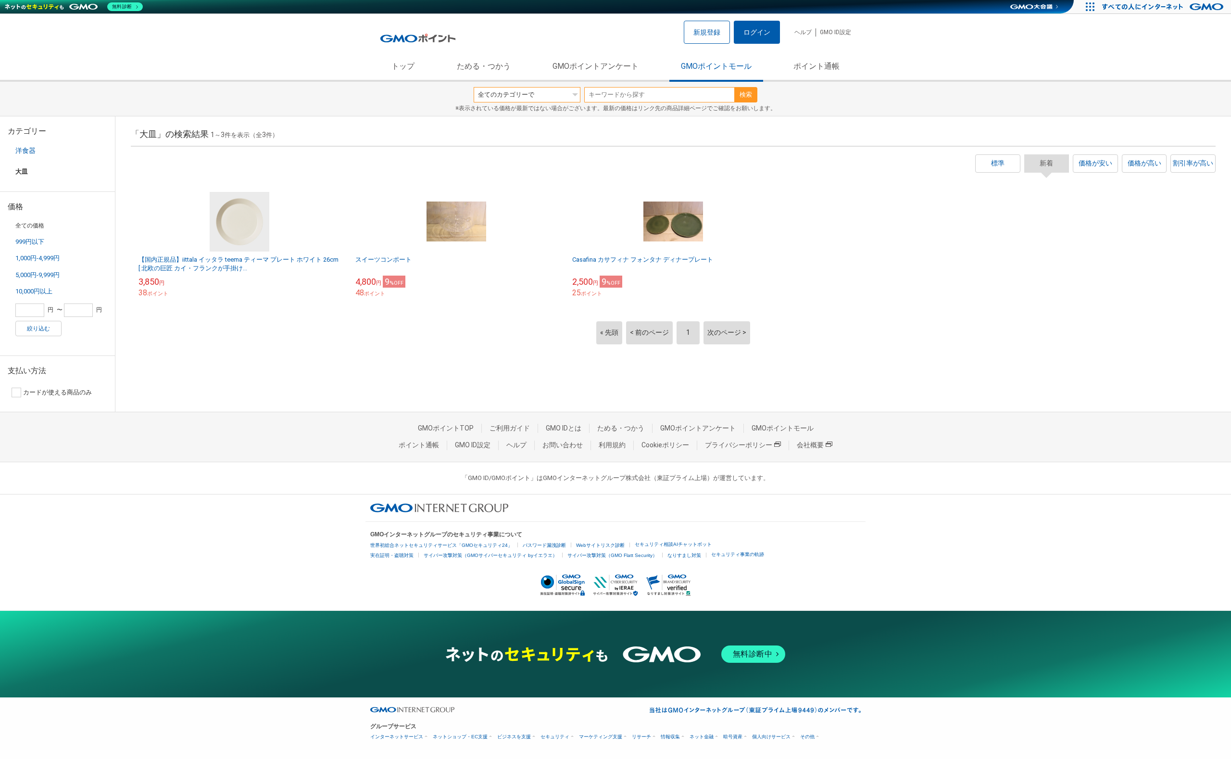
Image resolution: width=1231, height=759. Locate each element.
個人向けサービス (771, 736)
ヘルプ (803, 32)
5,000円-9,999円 (37, 274)
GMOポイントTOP (446, 428)
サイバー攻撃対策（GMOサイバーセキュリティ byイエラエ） (490, 555)
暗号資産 (732, 736)
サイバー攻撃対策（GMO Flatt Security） (612, 555)
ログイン (756, 32)
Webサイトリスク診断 (600, 545)
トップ (403, 66)
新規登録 (706, 32)
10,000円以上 (33, 291)
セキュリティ (554, 736)
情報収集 (670, 736)
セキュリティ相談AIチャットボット (673, 544)
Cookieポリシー (665, 445)
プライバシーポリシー (738, 445)
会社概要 (810, 445)
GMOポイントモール (716, 66)
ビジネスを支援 (514, 736)
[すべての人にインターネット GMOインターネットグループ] (1164, 6)
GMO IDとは (563, 428)
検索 (746, 94)
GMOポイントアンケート (596, 66)
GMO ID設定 (835, 32)
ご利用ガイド (510, 428)
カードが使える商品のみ (57, 392)
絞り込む (38, 328)
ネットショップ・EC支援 (460, 736)
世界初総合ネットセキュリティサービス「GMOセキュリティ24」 (441, 545)
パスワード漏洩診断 (544, 545)
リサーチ (641, 736)
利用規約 (612, 445)
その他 (807, 736)
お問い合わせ (562, 445)
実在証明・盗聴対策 (392, 555)
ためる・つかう (484, 66)
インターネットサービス (396, 736)
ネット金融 (702, 736)
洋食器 (25, 150)
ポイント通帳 (816, 66)
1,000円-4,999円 (37, 258)
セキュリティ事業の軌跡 (737, 554)
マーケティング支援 (600, 736)
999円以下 (29, 241)
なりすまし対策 (684, 555)
